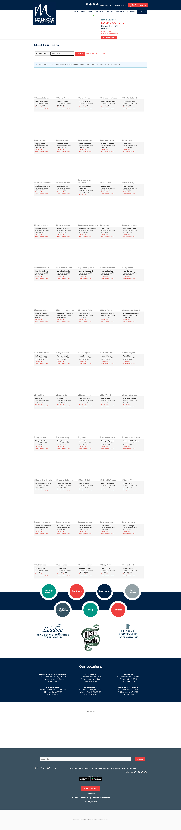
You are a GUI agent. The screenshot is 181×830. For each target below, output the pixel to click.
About (110, 11)
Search (100, 11)
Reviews (120, 11)
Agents (142, 11)
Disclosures (90, 794)
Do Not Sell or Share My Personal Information (90, 798)
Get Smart (77, 591)
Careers (131, 11)
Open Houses (132, 591)
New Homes (104, 591)
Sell (83, 11)
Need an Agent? (49, 591)
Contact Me (106, 31)
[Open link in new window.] (87, 4)
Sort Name (100, 53)
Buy (76, 11)
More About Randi (109, 37)
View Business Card (109, 34)
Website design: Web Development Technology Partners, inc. (90, 819)
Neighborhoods (105, 768)
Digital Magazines (62, 610)
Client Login (121, 5)
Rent (90, 11)
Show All (90, 53)
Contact (132, 768)
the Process (138, 5)
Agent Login (106, 5)
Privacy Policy (91, 802)
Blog (90, 610)
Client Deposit (90, 788)
